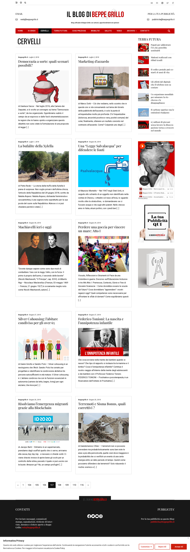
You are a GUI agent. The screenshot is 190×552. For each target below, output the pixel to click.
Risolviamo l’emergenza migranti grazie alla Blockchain (43, 406)
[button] (18, 2)
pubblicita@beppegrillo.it (163, 19)
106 (44, 485)
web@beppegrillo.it (29, 19)
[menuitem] (21, 30)
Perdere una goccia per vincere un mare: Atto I (101, 229)
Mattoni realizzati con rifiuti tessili (161, 59)
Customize (145, 547)
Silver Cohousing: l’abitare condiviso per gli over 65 (38, 321)
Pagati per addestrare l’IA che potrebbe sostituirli (161, 47)
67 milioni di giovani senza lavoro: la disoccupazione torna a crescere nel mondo (162, 126)
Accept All (179, 547)
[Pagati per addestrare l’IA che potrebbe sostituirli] (143, 47)
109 (67, 485)
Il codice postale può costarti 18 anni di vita (162, 71)
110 (74, 485)
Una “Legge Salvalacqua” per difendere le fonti (99, 148)
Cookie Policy (59, 548)
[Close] (188, 538)
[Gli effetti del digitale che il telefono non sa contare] (143, 84)
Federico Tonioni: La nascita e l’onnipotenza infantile (100, 321)
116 (82, 485)
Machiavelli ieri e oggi (34, 227)
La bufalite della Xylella (35, 146)
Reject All (162, 547)
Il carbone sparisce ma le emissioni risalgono (162, 111)
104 (29, 485)
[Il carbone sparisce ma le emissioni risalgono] (143, 112)
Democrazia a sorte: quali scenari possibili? (43, 63)
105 (37, 485)
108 (59, 485)
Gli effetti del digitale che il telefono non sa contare (161, 84)
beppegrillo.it (23, 57)
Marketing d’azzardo (93, 61)
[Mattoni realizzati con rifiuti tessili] (143, 60)
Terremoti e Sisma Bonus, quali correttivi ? (102, 406)
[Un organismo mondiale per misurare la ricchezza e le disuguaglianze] (143, 97)
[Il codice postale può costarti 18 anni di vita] (143, 72)
